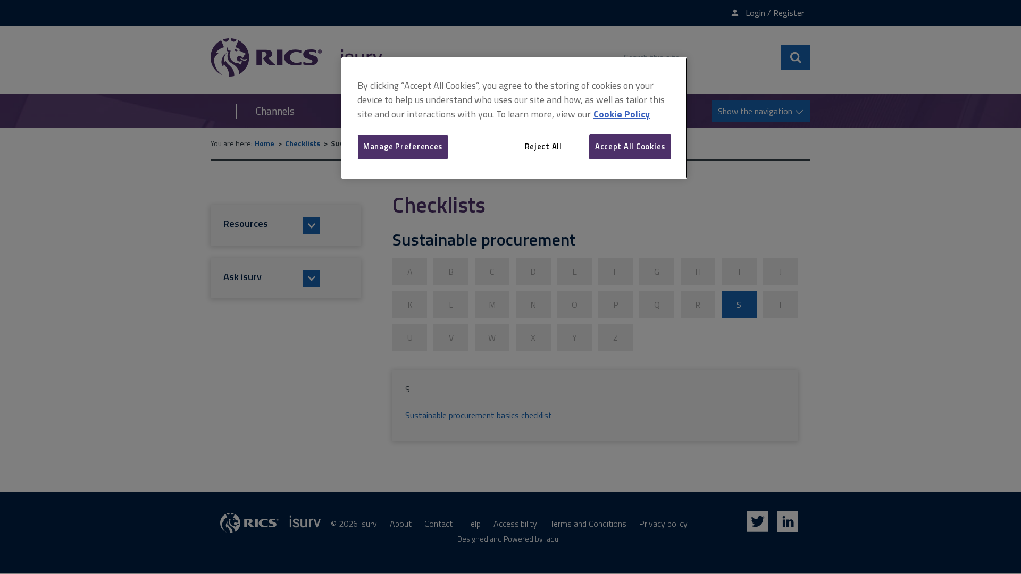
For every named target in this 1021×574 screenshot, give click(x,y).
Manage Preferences (402, 146)
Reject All (543, 146)
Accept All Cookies (630, 146)
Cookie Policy (621, 114)
